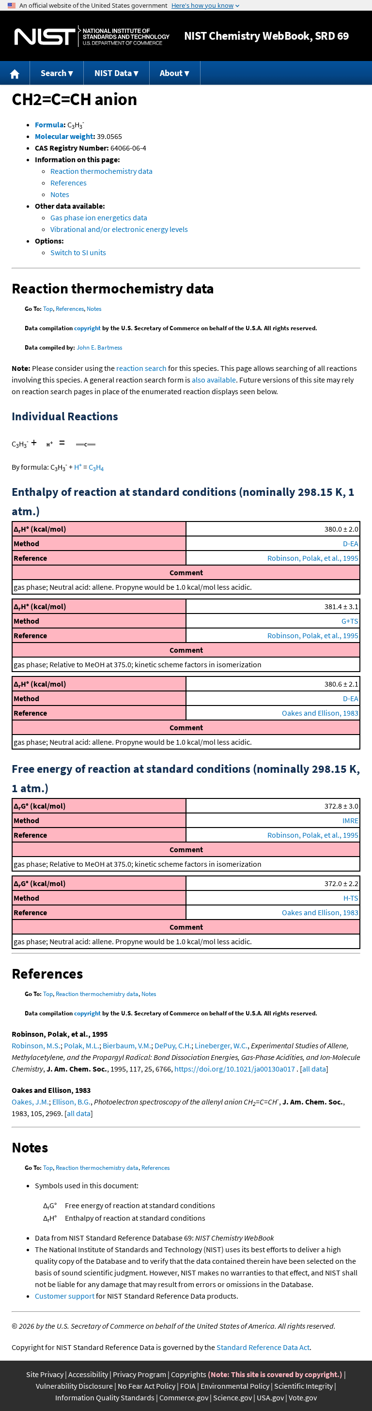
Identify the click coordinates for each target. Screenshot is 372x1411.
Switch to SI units (78, 252)
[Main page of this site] (15, 73)
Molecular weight (64, 136)
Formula (49, 124)
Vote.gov (303, 1397)
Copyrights (188, 1374)
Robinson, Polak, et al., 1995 (312, 558)
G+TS (349, 621)
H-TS (350, 898)
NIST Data (113, 72)
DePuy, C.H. (173, 1045)
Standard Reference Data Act (263, 1347)
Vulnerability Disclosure (74, 1386)
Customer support (64, 1296)
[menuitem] (15, 73)
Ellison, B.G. (71, 1101)
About (171, 72)
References (68, 182)
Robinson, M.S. (36, 1045)
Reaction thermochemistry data (101, 171)
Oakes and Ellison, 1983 (320, 713)
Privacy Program (139, 1374)
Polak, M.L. (81, 1045)
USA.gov (270, 1397)
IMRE (350, 820)
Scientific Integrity (303, 1386)
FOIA (188, 1386)
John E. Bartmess (99, 347)
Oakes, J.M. (30, 1101)
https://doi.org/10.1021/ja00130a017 (234, 1069)
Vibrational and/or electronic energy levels (119, 229)
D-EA (350, 543)
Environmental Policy (235, 1386)
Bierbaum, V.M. (127, 1045)
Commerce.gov (183, 1397)
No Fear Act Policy (146, 1386)
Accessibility (88, 1374)
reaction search (141, 368)
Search (53, 72)
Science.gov (232, 1397)
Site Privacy (44, 1374)
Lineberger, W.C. (221, 1045)
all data (314, 1069)
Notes (59, 194)
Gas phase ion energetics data (98, 217)
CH (96, 467)
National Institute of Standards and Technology (92, 36)
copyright (87, 328)
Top (48, 309)
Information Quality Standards (105, 1397)
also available (214, 379)
